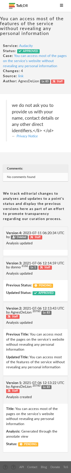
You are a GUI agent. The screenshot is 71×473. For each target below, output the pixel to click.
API (21, 467)
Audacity (26, 46)
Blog (44, 467)
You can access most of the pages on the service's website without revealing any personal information (35, 61)
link (20, 76)
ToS (65, 467)
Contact (32, 467)
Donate (55, 467)
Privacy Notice (27, 136)
